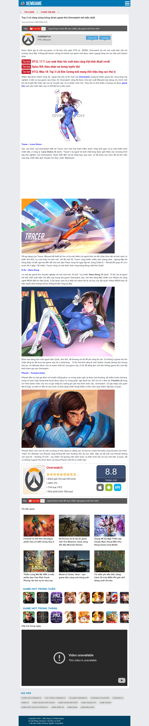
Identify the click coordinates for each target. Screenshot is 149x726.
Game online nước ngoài (43, 702)
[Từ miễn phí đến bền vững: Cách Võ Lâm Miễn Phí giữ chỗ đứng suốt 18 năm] (109, 561)
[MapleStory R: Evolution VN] (84, 617)
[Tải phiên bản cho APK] (117, 487)
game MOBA (72, 707)
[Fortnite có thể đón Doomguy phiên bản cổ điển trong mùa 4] (39, 526)
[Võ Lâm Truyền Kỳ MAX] (125, 597)
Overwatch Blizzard (100, 698)
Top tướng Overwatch (55, 698)
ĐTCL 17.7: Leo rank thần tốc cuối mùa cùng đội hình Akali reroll (71, 61)
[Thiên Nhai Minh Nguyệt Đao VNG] (84, 597)
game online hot (88, 702)
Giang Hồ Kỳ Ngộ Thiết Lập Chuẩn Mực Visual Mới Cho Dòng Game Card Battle (107, 541)
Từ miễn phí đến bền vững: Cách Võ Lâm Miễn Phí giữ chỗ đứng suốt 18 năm (109, 577)
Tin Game (29, 12)
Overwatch (44, 36)
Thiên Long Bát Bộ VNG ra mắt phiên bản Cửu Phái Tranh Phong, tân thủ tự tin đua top (39, 577)
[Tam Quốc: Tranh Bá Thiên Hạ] (29, 597)
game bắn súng (87, 707)
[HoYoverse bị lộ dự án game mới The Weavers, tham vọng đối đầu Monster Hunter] (74, 526)
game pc (25, 702)
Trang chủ (92, 38)
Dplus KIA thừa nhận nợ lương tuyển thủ (56, 66)
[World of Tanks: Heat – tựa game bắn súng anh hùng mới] (74, 561)
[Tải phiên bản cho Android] (108, 487)
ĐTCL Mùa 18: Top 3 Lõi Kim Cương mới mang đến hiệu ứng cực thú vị (74, 71)
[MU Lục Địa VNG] (56, 597)
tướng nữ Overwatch (31, 698)
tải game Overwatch (78, 698)
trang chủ (111, 480)
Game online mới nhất (68, 702)
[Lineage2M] (42, 597)
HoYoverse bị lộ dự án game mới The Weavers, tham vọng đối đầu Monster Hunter (73, 541)
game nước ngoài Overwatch (35, 707)
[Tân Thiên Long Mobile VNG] (98, 597)
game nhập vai (58, 707)
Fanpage (105, 38)
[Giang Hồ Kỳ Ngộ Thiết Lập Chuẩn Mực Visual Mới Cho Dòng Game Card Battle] (109, 526)
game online (105, 702)
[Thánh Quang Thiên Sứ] (70, 597)
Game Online (48, 12)
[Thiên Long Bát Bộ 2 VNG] (112, 597)
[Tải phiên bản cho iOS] (100, 487)
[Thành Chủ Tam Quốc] (112, 617)
